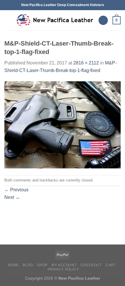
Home (13, 265)
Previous (16, 189)
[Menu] (7, 20)
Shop (42, 265)
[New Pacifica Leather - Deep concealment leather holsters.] (55, 20)
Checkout (91, 265)
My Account (63, 265)
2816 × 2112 (86, 62)
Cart (111, 265)
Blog (28, 265)
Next (12, 197)
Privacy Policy (63, 269)
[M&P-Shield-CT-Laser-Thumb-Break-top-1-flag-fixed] (62, 124)
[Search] (103, 20)
